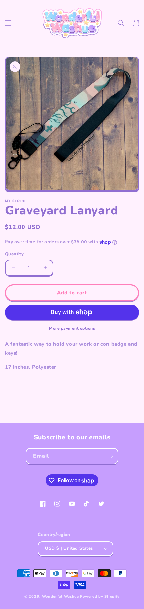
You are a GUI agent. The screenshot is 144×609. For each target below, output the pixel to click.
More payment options (72, 328)
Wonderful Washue (60, 596)
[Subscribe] (110, 456)
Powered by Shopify (100, 596)
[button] (8, 23)
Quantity (14, 254)
